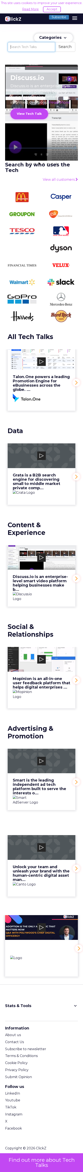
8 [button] (56, 164)
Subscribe (59, 17)
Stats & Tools (41, 1005)
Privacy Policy (17, 1070)
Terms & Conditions (21, 1056)
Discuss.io (41, 576)
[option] (41, 382)
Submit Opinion (18, 1077)
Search (65, 46)
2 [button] (31, 164)
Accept (52, 9)
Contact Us (14, 1042)
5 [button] (44, 164)
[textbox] (31, 47)
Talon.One (41, 380)
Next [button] (76, 382)
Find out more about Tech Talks (42, 1162)
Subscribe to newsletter (25, 1049)
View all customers (59, 180)
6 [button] (48, 164)
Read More (30, 9)
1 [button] (26, 164)
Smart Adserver (41, 779)
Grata (41, 474)
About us (13, 1035)
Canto (41, 866)
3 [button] (35, 164)
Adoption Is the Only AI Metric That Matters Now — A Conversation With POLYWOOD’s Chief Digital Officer (41, 946)
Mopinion (41, 677)
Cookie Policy (16, 1063)
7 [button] (52, 164)
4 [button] (39, 164)
